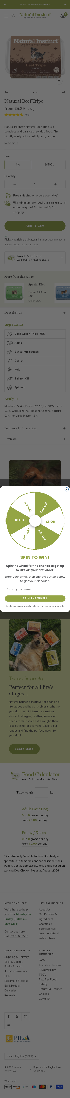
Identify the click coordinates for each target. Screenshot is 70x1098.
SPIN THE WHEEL (35, 598)
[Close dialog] (67, 489)
